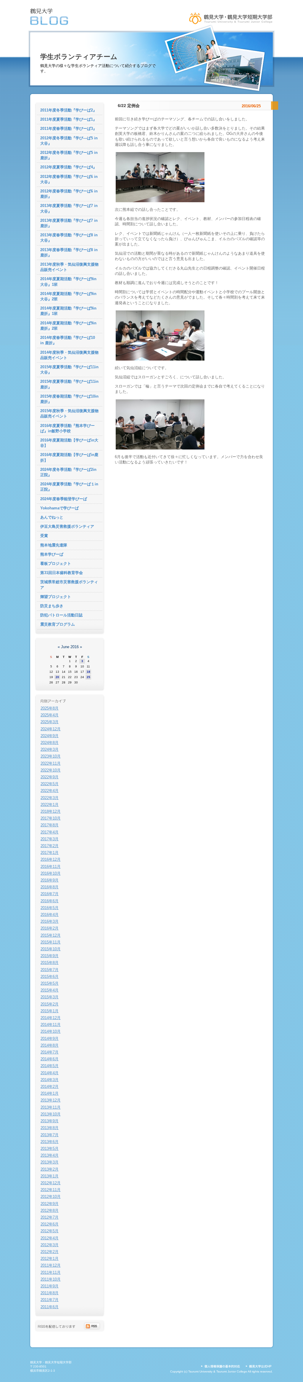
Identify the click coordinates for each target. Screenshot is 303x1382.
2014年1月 (50, 1093)
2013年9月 (50, 1121)
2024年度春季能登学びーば (63, 499)
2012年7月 (50, 1217)
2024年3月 (50, 749)
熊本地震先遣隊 (53, 545)
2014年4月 (50, 1073)
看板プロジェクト (55, 563)
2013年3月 (50, 1162)
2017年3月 (50, 839)
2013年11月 (51, 1107)
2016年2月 (50, 928)
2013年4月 (50, 1155)
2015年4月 (50, 990)
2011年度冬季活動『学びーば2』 (68, 110)
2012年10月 (51, 1196)
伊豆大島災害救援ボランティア (67, 526)
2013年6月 (50, 1141)
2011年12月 (51, 1265)
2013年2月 (50, 1169)
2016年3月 (50, 921)
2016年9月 (50, 880)
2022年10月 (51, 770)
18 (88, 671)
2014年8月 (50, 1045)
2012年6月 (50, 1224)
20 (57, 677)
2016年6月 (50, 901)
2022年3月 (50, 798)
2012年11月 (51, 1189)
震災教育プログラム (57, 624)
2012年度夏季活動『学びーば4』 (68, 167)
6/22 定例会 (129, 105)
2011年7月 (50, 1299)
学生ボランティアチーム (78, 56)
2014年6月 (50, 1059)
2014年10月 (51, 1031)
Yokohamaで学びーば (59, 508)
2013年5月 (50, 1148)
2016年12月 (51, 859)
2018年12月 (51, 811)
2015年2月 (50, 1004)
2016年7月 (50, 894)
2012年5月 (50, 1231)
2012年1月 (50, 1258)
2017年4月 (50, 832)
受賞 (44, 535)
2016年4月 (50, 914)
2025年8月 (50, 708)
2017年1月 (50, 852)
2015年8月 (50, 962)
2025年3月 (50, 722)
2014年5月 (50, 1066)
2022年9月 (50, 777)
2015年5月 (50, 983)
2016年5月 (50, 908)
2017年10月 (51, 818)
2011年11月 (51, 1272)
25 (88, 677)
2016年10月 (51, 873)
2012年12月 (51, 1183)
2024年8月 (50, 742)
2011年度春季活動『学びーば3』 (68, 128)
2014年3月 (50, 1079)
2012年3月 (50, 1245)
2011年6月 (50, 1307)
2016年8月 (50, 887)
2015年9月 (50, 956)
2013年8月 (50, 1128)
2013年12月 (51, 1100)
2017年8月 (50, 825)
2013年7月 (50, 1135)
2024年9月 (50, 736)
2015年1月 (50, 1011)
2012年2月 (50, 1251)
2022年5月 (50, 784)
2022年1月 (50, 804)
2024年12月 (51, 729)
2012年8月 (50, 1210)
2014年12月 (51, 1018)
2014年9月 (50, 1038)
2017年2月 (50, 846)
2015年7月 (50, 969)
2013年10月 (51, 1114)
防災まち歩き (51, 606)
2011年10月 (51, 1279)
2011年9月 (50, 1286)
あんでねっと (51, 517)
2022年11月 (51, 763)
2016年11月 (51, 866)
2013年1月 (50, 1176)
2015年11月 (51, 942)
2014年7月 (50, 1052)
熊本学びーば (51, 554)
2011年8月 (50, 1293)
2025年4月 (50, 715)
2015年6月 (50, 976)
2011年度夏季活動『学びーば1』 (68, 119)
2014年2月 (50, 1086)
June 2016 (70, 647)
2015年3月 (50, 997)
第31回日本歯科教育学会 (61, 572)
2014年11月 (51, 1024)
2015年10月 (51, 949)
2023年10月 (51, 756)
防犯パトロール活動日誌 (61, 615)
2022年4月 (50, 790)
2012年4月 (50, 1238)
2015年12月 (51, 935)
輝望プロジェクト (55, 596)
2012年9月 (50, 1203)
